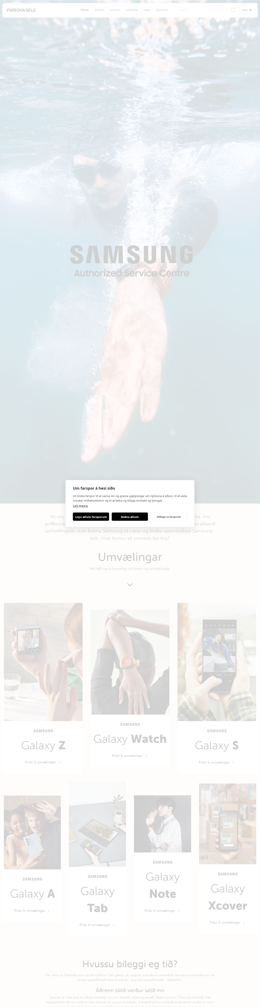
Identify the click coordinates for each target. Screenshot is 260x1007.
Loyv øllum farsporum (91, 517)
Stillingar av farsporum (169, 516)
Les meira (80, 506)
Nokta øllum (130, 517)
